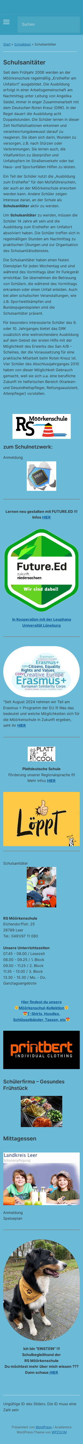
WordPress (44, 1427)
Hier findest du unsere (41, 1002)
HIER (46, 517)
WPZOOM (59, 1432)
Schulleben (22, 44)
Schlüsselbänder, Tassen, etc (39, 1019)
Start (7, 44)
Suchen (72, 24)
